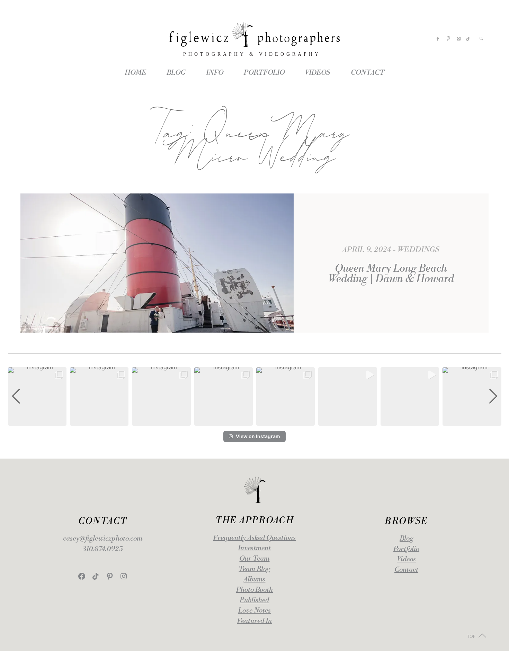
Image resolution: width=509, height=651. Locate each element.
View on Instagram (258, 436)
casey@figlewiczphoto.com (102, 538)
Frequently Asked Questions (254, 538)
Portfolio (406, 549)
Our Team (254, 558)
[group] (37, 396)
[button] (254, 420)
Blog (406, 538)
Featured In (254, 621)
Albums (254, 579)
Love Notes (254, 610)
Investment (254, 548)
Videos (406, 559)
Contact (406, 570)
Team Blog (254, 569)
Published (254, 600)
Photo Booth (254, 590)
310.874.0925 (102, 549)
